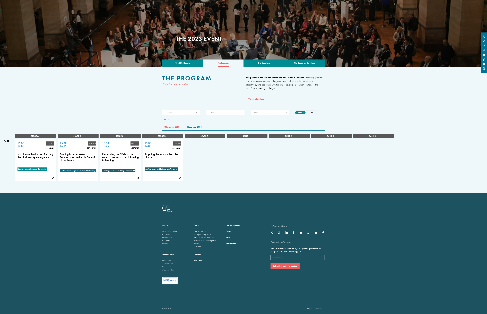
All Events (197, 246)
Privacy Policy (166, 308)
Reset (164, 119)
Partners (165, 243)
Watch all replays (256, 99)
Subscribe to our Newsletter (285, 266)
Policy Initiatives (232, 225)
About (165, 225)
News (227, 237)
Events (196, 225)
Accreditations (167, 263)
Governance (167, 237)
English (309, 308)
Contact (197, 254)
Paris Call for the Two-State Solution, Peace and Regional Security (205, 240)
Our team (166, 240)
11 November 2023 (193, 126)
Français (318, 308)
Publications (230, 243)
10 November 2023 (170, 126)
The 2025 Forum (200, 231)
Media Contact (168, 269)
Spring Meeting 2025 (202, 234)
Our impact (166, 234)
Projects (228, 231)
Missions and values (169, 231)
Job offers (198, 260)
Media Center (168, 254)
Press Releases (167, 260)
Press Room (166, 266)
